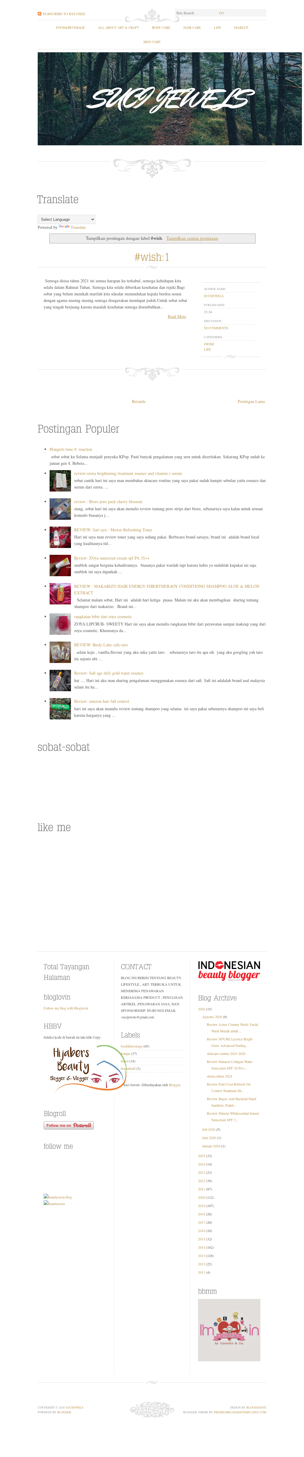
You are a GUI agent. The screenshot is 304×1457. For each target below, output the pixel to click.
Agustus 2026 (212, 1016)
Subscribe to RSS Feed (64, 13)
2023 (201, 1172)
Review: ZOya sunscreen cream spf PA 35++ (112, 558)
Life (217, 27)
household (128, 1068)
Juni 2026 (209, 1137)
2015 (201, 1239)
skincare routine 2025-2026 (226, 1053)
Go (221, 13)
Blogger (174, 1084)
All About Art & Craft (118, 27)
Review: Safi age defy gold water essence (108, 673)
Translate (78, 227)
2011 (201, 1272)
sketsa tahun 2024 (219, 1076)
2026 (201, 1008)
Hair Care (192, 27)
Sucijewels (74, 1407)
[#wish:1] (152, 255)
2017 (201, 1222)
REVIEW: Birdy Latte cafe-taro (101, 645)
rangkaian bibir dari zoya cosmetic (103, 616)
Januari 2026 (211, 1145)
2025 (201, 1155)
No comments (216, 328)
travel (125, 1061)
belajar (125, 1053)
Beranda (138, 401)
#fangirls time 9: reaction (71, 449)
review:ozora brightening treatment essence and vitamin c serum (128, 473)
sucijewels (214, 296)
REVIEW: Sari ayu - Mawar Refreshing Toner (113, 530)
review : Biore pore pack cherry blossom (108, 501)
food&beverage (70, 27)
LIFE (207, 349)
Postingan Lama (251, 401)
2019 (201, 1205)
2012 (201, 1263)
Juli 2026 (208, 1129)
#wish (209, 344)
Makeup (241, 27)
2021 (201, 1189)
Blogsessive (256, 1407)
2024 (201, 1164)
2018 (201, 1214)
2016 (201, 1230)
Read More (177, 316)
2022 (201, 1180)
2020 (201, 1197)
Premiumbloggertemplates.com (240, 1412)
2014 (201, 1247)
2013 (201, 1255)
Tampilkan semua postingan (192, 238)
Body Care (161, 27)
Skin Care (152, 42)
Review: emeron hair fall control (101, 701)
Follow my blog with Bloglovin (66, 1008)
